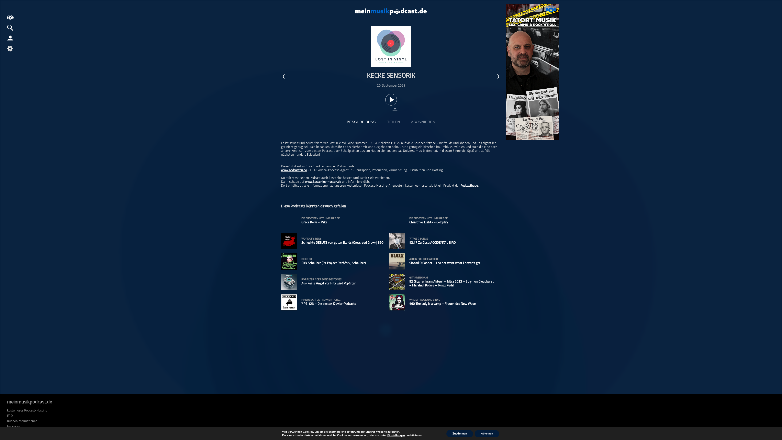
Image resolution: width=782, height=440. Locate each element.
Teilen (393, 122)
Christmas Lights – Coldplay (428, 222)
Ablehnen (487, 434)
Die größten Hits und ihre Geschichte (321, 218)
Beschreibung (361, 122)
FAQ (10, 416)
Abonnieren (423, 122)
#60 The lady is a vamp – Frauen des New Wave (442, 304)
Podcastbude (469, 185)
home (10, 17)
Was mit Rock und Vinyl (424, 300)
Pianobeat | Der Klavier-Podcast (321, 300)
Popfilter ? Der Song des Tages (321, 279)
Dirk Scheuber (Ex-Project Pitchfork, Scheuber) (333, 263)
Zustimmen (460, 434)
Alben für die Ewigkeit (423, 259)
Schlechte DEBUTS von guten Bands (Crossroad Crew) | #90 (342, 242)
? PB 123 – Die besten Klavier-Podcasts (328, 304)
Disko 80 (306, 259)
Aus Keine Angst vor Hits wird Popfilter (328, 283)
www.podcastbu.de (294, 170)
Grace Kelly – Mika (314, 222)
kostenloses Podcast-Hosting (27, 410)
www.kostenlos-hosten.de (323, 182)
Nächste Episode (498, 77)
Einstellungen (396, 435)
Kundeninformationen (22, 421)
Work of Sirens (311, 239)
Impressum (14, 426)
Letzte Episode (284, 77)
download (395, 108)
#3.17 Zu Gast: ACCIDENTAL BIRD (432, 242)
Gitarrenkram (418, 277)
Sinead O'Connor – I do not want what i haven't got (444, 263)
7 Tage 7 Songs (418, 239)
